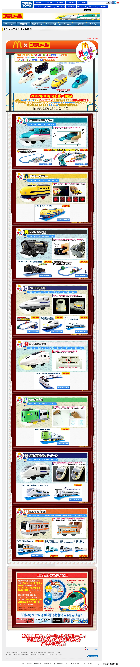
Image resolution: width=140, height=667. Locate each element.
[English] (103, 6)
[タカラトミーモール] (82, 6)
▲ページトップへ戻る (92, 649)
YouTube (118, 2)
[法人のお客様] (82, 2)
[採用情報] (71, 2)
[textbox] (98, 3)
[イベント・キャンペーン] (60, 6)
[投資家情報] (60, 2)
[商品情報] (39, 2)
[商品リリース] (92, 6)
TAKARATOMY (27, 4)
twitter (115, 2)
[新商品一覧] (71, 6)
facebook (112, 2)
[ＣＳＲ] (39, 6)
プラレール (51, 17)
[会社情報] (49, 2)
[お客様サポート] (49, 6)
